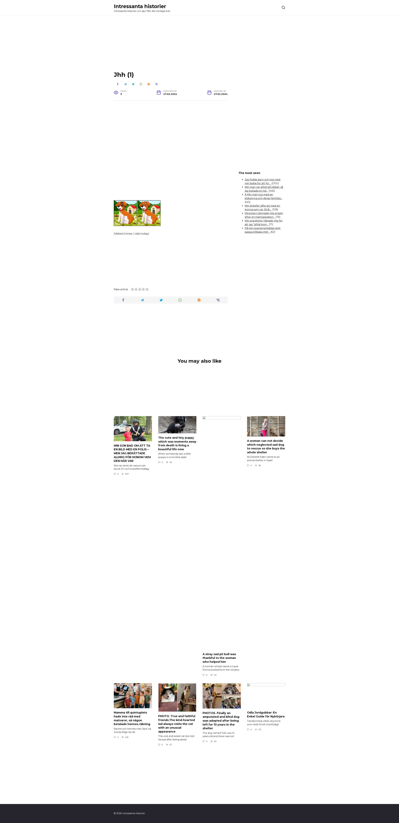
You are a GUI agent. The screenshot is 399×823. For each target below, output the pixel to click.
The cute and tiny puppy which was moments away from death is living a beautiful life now (177, 443)
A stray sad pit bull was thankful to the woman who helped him (219, 657)
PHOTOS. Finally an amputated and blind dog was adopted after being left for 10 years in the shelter (221, 720)
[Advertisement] (199, 46)
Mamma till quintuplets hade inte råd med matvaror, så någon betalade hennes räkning (132, 718)
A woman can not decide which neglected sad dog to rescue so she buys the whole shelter (266, 446)
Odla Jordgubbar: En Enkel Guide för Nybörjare (266, 714)
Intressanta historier (140, 6)
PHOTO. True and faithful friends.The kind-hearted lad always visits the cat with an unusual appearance (176, 723)
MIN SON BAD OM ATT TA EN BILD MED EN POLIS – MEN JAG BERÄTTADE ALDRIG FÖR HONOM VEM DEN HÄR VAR (132, 453)
